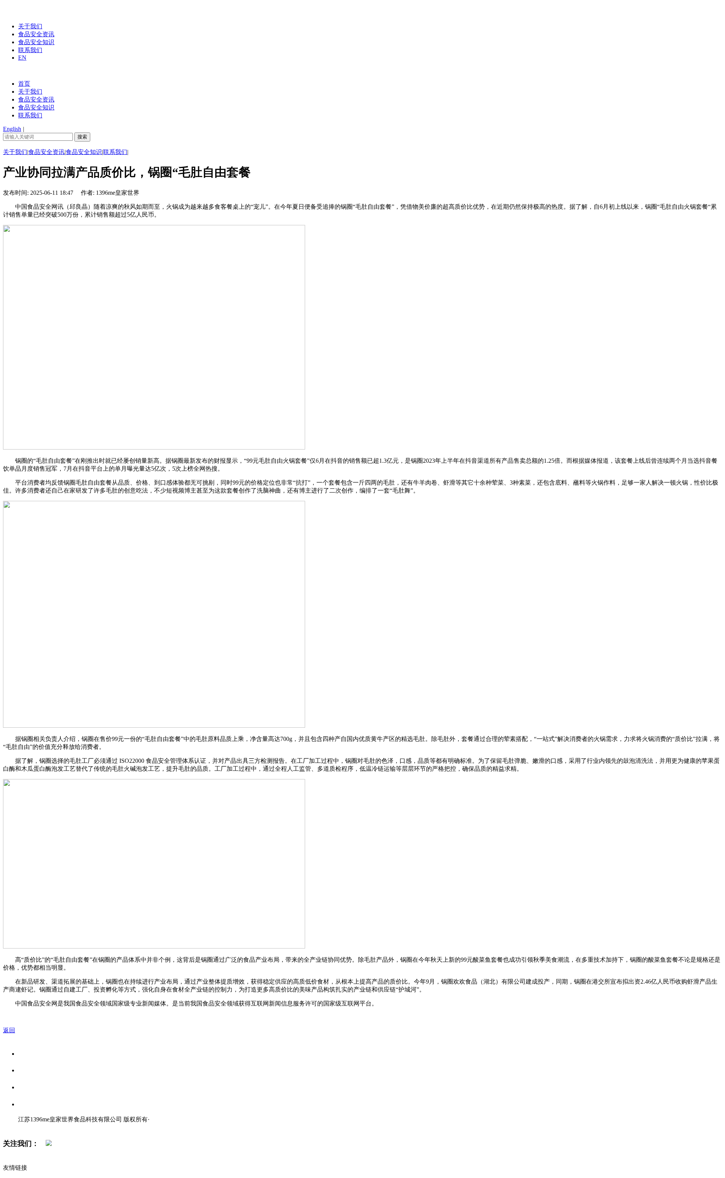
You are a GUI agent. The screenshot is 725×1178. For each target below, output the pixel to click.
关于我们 (30, 26)
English (12, 129)
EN (22, 57)
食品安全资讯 (36, 34)
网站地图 (33, 1127)
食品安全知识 (36, 42)
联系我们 (30, 50)
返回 (9, 1030)
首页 (24, 83)
